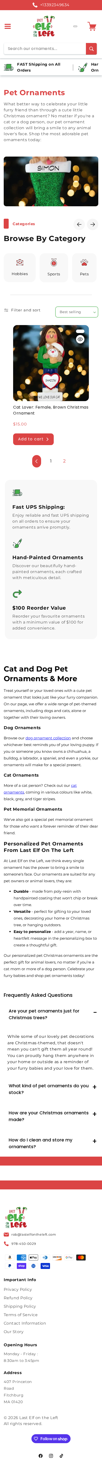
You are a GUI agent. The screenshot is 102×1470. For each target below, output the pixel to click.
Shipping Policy (20, 1306)
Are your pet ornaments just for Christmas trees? (44, 1014)
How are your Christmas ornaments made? (49, 1116)
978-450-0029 (23, 1244)
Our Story (14, 1331)
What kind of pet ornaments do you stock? (49, 1089)
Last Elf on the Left (38, 1417)
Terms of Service (21, 1314)
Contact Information (25, 1323)
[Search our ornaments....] (91, 49)
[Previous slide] (79, 224)
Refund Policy (18, 1298)
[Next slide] (92, 224)
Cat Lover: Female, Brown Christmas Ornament (50, 410)
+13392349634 (55, 4)
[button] (9, 26)
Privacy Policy (18, 1289)
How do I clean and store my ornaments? (40, 1143)
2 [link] (64, 461)
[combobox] (50, 48)
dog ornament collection (48, 738)
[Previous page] (36, 461)
